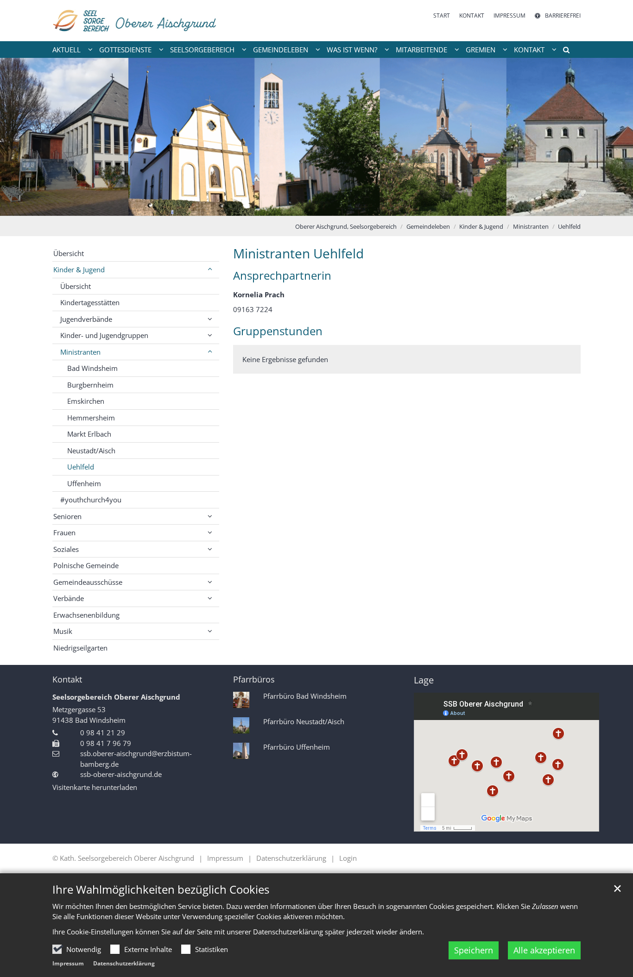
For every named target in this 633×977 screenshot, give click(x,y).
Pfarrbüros (254, 679)
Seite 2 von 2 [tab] (325, 206)
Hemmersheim (91, 417)
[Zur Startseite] (135, 20)
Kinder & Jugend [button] (79, 269)
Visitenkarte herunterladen (94, 787)
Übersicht (68, 253)
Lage (424, 680)
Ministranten (531, 226)
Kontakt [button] (529, 49)
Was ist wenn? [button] (352, 49)
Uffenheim (84, 483)
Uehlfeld (569, 226)
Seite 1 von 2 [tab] (309, 206)
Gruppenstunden (278, 331)
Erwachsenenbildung (86, 615)
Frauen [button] (64, 532)
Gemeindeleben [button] (280, 49)
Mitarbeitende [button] (421, 49)
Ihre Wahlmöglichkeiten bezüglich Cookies (160, 889)
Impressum (68, 963)
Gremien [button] (480, 49)
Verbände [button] (68, 598)
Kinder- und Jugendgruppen (104, 335)
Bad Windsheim (92, 368)
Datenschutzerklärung (124, 963)
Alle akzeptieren (544, 950)
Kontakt (67, 679)
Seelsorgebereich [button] (202, 49)
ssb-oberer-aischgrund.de (121, 774)
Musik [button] (62, 631)
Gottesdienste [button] (125, 49)
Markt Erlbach (89, 433)
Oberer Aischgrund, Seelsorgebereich (346, 226)
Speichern (473, 950)
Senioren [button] (67, 516)
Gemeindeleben (428, 226)
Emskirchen (85, 401)
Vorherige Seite (18, 137)
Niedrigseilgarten (80, 647)
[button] (563, 51)
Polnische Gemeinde (86, 565)
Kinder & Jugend (481, 226)
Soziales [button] (66, 549)
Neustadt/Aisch (91, 450)
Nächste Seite (614, 137)
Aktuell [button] (66, 49)
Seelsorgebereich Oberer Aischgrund (116, 696)
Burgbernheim (90, 384)
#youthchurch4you (90, 499)
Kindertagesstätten (90, 302)
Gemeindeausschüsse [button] (87, 582)
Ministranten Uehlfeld (298, 253)
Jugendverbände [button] (86, 319)
